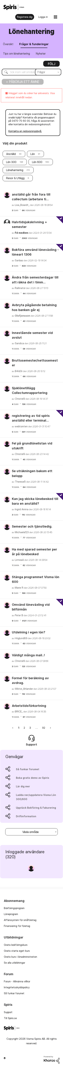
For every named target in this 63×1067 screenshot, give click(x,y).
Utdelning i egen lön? (28, 632)
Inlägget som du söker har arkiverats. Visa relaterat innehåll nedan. (30, 95)
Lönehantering (14, 170)
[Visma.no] (14, 7)
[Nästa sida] (50, 728)
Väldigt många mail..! (28, 655)
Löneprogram (11, 914)
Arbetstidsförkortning (29, 706)
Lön (32, 154)
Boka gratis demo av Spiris (32, 777)
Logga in (43, 16)
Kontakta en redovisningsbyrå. (25, 131)
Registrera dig (24, 16)
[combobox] (31, 72)
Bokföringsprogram (14, 908)
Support (8, 1012)
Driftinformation (26, 816)
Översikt (8, 44)
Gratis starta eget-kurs (17, 950)
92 (43, 727)
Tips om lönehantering (16, 53)
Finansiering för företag (17, 925)
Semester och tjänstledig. (32, 526)
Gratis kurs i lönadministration (20, 956)
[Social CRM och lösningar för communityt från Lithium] (51, 1059)
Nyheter (41, 53)
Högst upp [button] (4, 1058)
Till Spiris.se (10, 1018)
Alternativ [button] (51, 64)
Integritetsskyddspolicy (17, 987)
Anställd (11, 154)
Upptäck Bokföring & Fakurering (36, 807)
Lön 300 (11, 162)
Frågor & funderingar (34, 44)
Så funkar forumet (27, 769)
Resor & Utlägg (15, 178)
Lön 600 (37, 162)
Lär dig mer (23, 786)
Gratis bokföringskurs (15, 944)
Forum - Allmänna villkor (17, 981)
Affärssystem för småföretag (20, 919)
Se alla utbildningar (14, 962)
